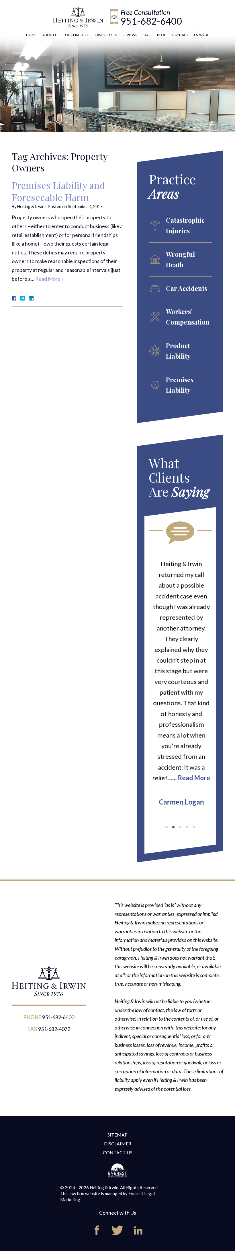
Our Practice (77, 35)
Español (201, 35)
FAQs (147, 35)
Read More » (49, 279)
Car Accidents (186, 288)
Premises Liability (179, 384)
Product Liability (178, 350)
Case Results (106, 35)
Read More (193, 778)
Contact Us (117, 1152)
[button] (166, 827)
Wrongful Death (180, 259)
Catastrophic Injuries (185, 225)
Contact (180, 35)
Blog (162, 35)
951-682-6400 (151, 21)
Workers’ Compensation (187, 316)
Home (31, 35)
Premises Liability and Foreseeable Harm (58, 191)
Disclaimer (117, 1143)
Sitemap (117, 1134)
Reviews (130, 35)
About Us (50, 35)
